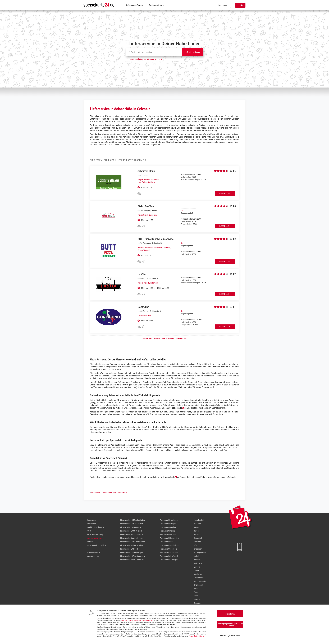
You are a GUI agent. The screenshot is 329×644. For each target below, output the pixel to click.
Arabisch (197, 524)
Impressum (91, 520)
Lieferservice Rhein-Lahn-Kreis (132, 560)
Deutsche (197, 542)
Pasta (196, 589)
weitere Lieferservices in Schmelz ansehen (164, 338)
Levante (197, 567)
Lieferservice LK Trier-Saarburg (132, 556)
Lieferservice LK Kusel (129, 549)
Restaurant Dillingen (168, 524)
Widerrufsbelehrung (95, 534)
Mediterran (198, 574)
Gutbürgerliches (200, 552)
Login (240, 5)
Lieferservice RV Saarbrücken (132, 534)
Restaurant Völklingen (169, 560)
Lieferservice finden (134, 5)
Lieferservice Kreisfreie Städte (132, 545)
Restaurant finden (157, 5)
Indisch (196, 556)
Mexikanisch (199, 578)
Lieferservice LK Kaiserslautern (132, 542)
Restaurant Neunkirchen (169, 538)
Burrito (196, 534)
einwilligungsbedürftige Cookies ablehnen (230, 625)
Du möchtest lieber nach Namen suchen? (144, 59)
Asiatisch (197, 527)
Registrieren (222, 5)
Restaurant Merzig (167, 531)
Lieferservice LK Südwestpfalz (132, 552)
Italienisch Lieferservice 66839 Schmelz (109, 492)
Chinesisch (198, 538)
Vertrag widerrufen (94, 538)
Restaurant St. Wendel (169, 556)
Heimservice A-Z (93, 553)
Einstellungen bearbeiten (230, 635)
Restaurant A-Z (93, 556)
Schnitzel (197, 603)
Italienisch (198, 563)
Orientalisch (198, 585)
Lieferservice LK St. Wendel (131, 531)
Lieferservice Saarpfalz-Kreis (131, 538)
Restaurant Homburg (168, 527)
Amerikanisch (199, 520)
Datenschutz (92, 524)
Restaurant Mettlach (168, 534)
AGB (89, 531)
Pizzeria (197, 599)
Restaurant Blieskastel (169, 520)
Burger (196, 531)
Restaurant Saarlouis (168, 549)
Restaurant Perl (166, 542)
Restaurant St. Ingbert (169, 552)
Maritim (197, 570)
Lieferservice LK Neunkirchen (131, 524)
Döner (196, 545)
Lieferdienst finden (192, 52)
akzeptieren (230, 614)
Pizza (196, 596)
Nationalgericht (200, 581)
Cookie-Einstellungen (95, 527)
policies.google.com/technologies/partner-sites (137, 620)
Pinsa (196, 592)
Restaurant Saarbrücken (170, 545)
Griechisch (198, 549)
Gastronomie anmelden (96, 545)
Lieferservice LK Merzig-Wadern (132, 520)
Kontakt (90, 542)
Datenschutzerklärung (196, 636)
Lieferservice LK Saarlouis (130, 527)
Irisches (197, 560)
